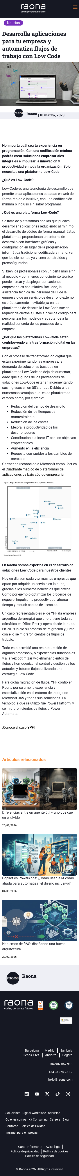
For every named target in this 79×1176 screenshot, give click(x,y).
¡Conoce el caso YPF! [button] (18, 727)
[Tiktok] (57, 1094)
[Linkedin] (26, 1094)
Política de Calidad (32, 1126)
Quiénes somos (15, 1119)
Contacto (11, 1126)
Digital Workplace (34, 1113)
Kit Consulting (38, 1119)
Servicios (54, 1113)
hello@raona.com (60, 1079)
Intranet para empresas (21, 1132)
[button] (75, 6)
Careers (55, 1119)
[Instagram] (67, 1094)
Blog (66, 1119)
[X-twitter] (47, 1094)
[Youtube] (36, 1094)
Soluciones (12, 1113)
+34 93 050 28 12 (60, 1072)
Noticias (13, 23)
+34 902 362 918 (60, 1064)
